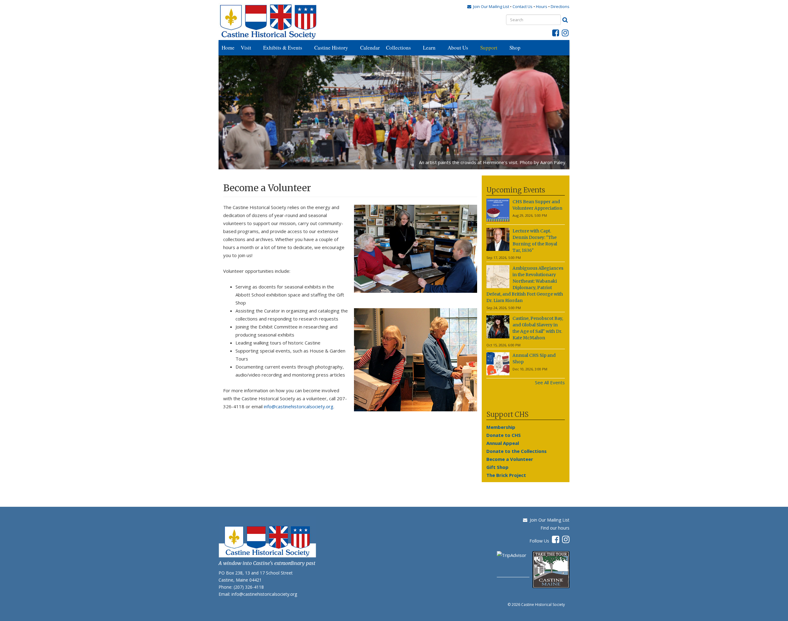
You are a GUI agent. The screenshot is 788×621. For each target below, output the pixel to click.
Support (488, 47)
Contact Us (523, 6)
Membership (500, 427)
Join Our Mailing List (548, 520)
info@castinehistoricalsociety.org (298, 406)
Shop (515, 47)
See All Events (550, 382)
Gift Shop (497, 467)
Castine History (331, 47)
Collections (398, 47)
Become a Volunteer (509, 459)
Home (228, 47)
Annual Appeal (502, 443)
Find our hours (555, 528)
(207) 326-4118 (249, 587)
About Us (458, 47)
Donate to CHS (503, 435)
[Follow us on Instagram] (565, 34)
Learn (429, 47)
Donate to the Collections (516, 451)
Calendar (370, 47)
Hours (541, 6)
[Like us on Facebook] (555, 34)
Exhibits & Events (282, 47)
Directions (560, 6)
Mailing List (490, 6)
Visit (246, 47)
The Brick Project (506, 475)
